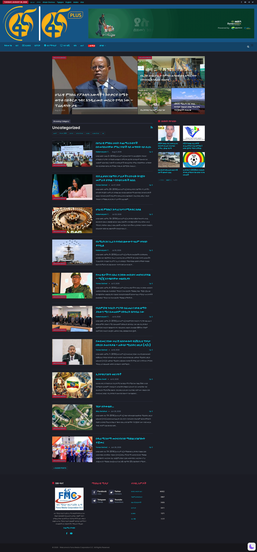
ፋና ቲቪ (66, 45)
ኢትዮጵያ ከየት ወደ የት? (108, 374)
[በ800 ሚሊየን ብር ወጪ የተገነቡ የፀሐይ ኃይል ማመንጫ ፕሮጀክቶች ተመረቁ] (188, 101)
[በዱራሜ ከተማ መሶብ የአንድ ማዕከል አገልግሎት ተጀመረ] (72, 449)
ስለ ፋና (32, 2)
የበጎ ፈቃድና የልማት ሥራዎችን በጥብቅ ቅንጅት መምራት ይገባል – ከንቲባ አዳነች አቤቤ (120, 178)
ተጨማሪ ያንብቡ (69, 527)
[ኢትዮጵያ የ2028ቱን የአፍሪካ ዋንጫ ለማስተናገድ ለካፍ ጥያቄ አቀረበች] (194, 159)
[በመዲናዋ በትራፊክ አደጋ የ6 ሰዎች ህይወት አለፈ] (169, 159)
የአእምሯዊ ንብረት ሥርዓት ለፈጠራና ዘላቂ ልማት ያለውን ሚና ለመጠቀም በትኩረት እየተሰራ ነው (121, 310)
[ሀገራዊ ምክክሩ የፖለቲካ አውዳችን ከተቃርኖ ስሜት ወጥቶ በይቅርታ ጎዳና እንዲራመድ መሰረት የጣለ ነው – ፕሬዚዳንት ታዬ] (95, 85)
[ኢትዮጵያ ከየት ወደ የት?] (72, 385)
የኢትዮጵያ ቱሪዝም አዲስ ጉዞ (152, 110)
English (68, 2)
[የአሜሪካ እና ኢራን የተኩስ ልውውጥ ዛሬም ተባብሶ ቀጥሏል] (72, 252)
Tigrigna (60, 2)
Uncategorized (59, 58)
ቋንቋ (102, 45)
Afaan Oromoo (49, 2)
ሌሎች (55, 133)
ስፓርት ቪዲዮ (79, 133)
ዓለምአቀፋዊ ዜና (136, 497)
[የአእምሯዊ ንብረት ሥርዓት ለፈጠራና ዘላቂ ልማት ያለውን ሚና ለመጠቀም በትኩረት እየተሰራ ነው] (72, 319)
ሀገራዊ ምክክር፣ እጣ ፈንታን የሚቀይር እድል (118, 209)
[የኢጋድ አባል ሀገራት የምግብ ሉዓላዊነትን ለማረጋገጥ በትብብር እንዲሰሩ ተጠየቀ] (171, 72)
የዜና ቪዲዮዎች (136, 502)
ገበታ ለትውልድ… (105, 406)
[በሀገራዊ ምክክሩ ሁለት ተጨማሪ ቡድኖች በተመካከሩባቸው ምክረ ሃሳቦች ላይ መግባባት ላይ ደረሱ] (72, 154)
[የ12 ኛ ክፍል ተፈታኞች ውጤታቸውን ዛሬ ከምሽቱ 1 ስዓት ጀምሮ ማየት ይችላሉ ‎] (194, 133)
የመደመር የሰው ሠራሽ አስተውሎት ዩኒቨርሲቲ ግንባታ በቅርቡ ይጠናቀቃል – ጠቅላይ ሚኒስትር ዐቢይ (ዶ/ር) (123, 343)
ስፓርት (37, 45)
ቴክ (75, 45)
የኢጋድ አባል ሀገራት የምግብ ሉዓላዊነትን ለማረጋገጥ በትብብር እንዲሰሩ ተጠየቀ (168, 78)
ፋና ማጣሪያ (51, 45)
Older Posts (60, 468)
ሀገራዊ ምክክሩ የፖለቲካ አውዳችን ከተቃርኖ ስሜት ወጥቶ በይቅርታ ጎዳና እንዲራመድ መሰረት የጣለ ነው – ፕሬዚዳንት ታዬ (94, 100)
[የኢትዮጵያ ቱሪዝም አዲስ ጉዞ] (154, 101)
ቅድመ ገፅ (8, 45)
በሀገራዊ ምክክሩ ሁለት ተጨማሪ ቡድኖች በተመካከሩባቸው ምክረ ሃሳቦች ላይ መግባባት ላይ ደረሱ (123, 145)
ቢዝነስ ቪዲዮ (95, 133)
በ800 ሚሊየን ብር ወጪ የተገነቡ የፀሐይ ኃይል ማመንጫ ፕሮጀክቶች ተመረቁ (187, 107)
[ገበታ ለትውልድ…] (72, 417)
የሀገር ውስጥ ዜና (136, 491)
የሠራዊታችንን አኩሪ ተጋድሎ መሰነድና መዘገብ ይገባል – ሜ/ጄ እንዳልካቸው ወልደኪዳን (123, 276)
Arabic (75, 2)
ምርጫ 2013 (63, 133)
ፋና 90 (133, 519)
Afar (82, 2)
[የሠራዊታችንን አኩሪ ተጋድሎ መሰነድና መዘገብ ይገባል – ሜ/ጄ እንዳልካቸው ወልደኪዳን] (72, 285)
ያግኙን (39, 2)
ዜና (17, 45)
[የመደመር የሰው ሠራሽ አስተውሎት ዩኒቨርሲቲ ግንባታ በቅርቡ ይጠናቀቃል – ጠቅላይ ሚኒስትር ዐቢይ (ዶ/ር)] (72, 352)
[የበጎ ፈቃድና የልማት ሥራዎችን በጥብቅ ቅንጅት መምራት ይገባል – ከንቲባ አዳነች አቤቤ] (72, 187)
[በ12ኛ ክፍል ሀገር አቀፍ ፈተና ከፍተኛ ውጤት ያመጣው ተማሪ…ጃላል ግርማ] (169, 133)
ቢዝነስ (28, 45)
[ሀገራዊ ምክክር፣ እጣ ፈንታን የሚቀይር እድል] (72, 220)
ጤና (82, 45)
